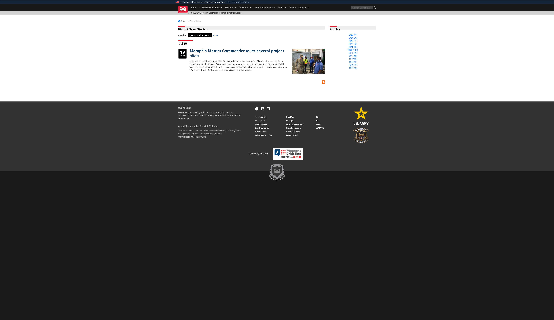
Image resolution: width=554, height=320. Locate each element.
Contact (303, 7)
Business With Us (211, 7)
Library (292, 7)
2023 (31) (352, 40)
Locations (244, 7)
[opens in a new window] (262, 108)
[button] (238, 2)
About (194, 7)
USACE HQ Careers (263, 7)
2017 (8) (353, 59)
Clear (215, 35)
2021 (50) (352, 47)
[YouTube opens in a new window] (268, 108)
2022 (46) (352, 44)
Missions (229, 7)
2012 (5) (353, 68)
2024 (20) (352, 37)
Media (281, 7)
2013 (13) (352, 65)
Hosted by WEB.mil (258, 153)
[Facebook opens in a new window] (257, 108)
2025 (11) (352, 34)
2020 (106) (353, 50)
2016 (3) (353, 62)
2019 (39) (352, 53)
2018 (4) (353, 56)
